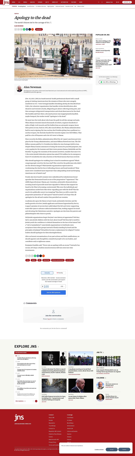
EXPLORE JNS (25, 346)
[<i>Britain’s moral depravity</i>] (117, 51)
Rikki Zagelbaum (46, 376)
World (25, 2)
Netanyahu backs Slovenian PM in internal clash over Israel (26, 364)
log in (49, 319)
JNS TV (47, 2)
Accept (112, 449)
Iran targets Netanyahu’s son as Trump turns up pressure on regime (108, 371)
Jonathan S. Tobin (100, 44)
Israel (13, 2)
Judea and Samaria (59, 6)
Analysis (32, 2)
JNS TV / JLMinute (100, 368)
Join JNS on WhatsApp (109, 82)
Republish (38, 29)
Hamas (33, 260)
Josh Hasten (106, 373)
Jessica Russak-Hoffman (74, 374)
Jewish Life (55, 2)
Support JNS (127, 2)
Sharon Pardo (108, 399)
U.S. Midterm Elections (41, 6)
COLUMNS (100, 377)
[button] (21, 29)
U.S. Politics (70, 260)
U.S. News (98, 58)
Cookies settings (99, 449)
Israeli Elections (30, 6)
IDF (39, 260)
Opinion (40, 2)
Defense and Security (57, 260)
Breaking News (22, 353)
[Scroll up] (33, 401)
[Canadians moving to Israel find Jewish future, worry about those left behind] (80, 358)
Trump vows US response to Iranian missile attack (26, 370)
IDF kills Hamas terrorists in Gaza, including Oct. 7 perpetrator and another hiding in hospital (54, 398)
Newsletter (109, 2)
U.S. (19, 2)
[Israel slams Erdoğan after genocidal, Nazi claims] (80, 386)
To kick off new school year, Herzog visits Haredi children (26, 358)
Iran (75, 6)
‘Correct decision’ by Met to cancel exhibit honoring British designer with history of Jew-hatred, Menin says (54, 371)
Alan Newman (18, 26)
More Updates (20, 401)
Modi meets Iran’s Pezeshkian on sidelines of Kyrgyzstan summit (26, 394)
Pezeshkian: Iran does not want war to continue (26, 389)
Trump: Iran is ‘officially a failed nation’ (25, 376)
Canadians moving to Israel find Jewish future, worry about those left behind (80, 370)
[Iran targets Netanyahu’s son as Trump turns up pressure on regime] (108, 361)
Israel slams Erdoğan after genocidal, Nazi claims (77, 397)
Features (73, 2)
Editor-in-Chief (80, 6)
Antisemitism (64, 2)
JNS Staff (98, 68)
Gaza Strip (46, 260)
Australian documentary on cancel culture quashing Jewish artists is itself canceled (26, 382)
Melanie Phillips (100, 52)
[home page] (6, 3)
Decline (124, 449)
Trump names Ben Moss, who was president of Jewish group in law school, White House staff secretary (104, 63)
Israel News (71, 367)
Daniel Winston (109, 387)
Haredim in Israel (69, 6)
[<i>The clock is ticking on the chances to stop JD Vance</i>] (117, 42)
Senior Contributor (100, 48)
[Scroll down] (36, 401)
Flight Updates (50, 6)
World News (71, 394)
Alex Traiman (99, 373)
